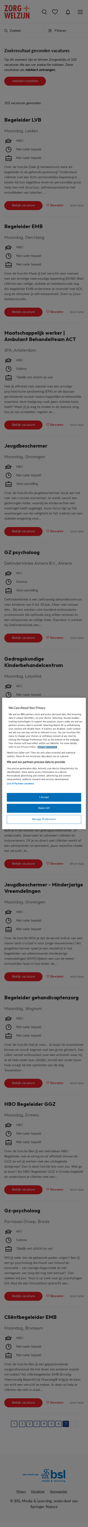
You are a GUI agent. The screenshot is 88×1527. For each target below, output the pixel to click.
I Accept (44, 797)
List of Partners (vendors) (20, 784)
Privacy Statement (47, 747)
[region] (44, 763)
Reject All (44, 808)
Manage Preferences (44, 819)
